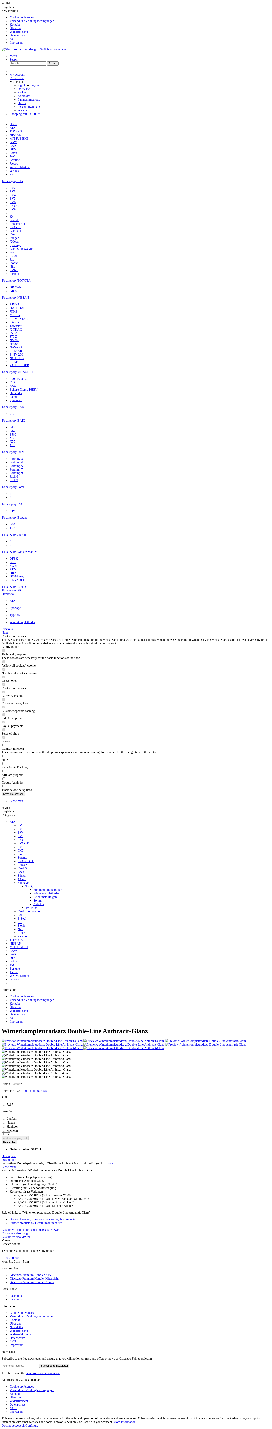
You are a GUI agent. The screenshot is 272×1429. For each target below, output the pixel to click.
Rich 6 (14, 476)
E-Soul (14, 256)
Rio (12, 259)
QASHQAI (17, 308)
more (109, 1163)
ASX (13, 386)
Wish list (23, 110)
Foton (13, 961)
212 (12, 413)
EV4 (13, 195)
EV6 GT (15, 205)
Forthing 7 (16, 469)
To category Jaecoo (14, 534)
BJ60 (13, 434)
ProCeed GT (18, 223)
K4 (12, 216)
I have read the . (33, 1373)
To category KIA (12, 181)
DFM (13, 957)
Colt (12, 382)
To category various (14, 586)
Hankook (12, 1126)
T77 (12, 528)
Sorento (14, 220)
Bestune (15, 968)
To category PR (11, 590)
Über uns (15, 28)
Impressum (16, 42)
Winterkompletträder (46, 893)
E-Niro (14, 270)
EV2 (13, 188)
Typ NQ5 (31, 907)
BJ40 (13, 431)
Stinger (14, 238)
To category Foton (13, 487)
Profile (22, 92)
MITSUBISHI (19, 947)
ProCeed (15, 227)
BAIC (13, 954)
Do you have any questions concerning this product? (42, 1219)
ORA (13, 573)
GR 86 (14, 291)
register (35, 85)
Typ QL (30, 886)
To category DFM (13, 452)
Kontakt (15, 24)
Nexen (11, 1122)
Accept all (18, 1425)
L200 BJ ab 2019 (20, 378)
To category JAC (12, 504)
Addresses (24, 96)
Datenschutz (17, 35)
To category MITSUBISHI (19, 372)
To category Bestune (14, 517)
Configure (31, 1425)
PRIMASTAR (19, 318)
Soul (12, 252)
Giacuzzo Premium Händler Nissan (32, 1282)
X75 (12, 445)
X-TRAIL (16, 329)
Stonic (14, 263)
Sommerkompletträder (47, 889)
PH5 (12, 213)
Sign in (22, 85)
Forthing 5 (16, 466)
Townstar (15, 326)
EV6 (13, 202)
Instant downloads (29, 106)
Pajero (14, 396)
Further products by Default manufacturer (36, 1223)
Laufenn (12, 1118)
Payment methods (29, 99)
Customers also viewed (45, 1229)
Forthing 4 (16, 462)
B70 (12, 524)
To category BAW (13, 407)
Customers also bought (16, 1229)
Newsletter (16, 1327)
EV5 (13, 198)
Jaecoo (14, 972)
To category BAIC (13, 420)
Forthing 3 (16, 458)
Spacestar (16, 400)
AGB (13, 39)
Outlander (16, 393)
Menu (13, 56)
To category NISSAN (15, 297)
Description (9, 1156)
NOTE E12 (17, 358)
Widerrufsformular (21, 1334)
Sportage (15, 245)
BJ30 (13, 427)
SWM (13, 565)
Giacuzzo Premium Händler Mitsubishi (34, 1278)
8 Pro (13, 510)
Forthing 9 (16, 473)
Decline (7, 1425)
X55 (12, 441)
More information (124, 1422)
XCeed (14, 241)
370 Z (13, 336)
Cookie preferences (22, 17)
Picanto (14, 273)
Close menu (17, 78)
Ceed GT (15, 230)
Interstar (15, 322)
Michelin (12, 1130)
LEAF (14, 361)
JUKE (14, 311)
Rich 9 (14, 480)
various (14, 979)
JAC (12, 965)
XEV (13, 569)
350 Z (13, 333)
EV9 (13, 209)
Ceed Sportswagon (21, 248)
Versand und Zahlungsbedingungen (32, 21)
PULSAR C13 (19, 351)
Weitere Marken (20, 975)
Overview (24, 88)
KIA (12, 821)
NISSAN (15, 943)
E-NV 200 (16, 354)
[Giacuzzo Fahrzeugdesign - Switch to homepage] (34, 49)
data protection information (43, 1373)
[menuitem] (140, 17)
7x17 (10, 1104)
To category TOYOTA (16, 280)
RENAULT (17, 580)
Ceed (13, 234)
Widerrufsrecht (19, 31)
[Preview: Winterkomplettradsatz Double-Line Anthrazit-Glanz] (42, 1041)
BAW (13, 950)
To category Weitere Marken (19, 551)
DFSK (14, 558)
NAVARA (16, 347)
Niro (12, 266)
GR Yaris (15, 287)
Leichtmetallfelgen (45, 897)
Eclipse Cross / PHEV (24, 389)
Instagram (16, 1299)
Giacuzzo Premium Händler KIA (30, 1275)
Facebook (16, 1295)
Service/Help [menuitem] (28, 26)
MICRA (15, 315)
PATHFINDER (19, 365)
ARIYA (15, 304)
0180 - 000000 (11, 1258)
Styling (37, 900)
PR (12, 983)
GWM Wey (17, 576)
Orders (22, 103)
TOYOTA (16, 940)
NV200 (14, 340)
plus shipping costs (35, 1090)
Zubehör (38, 904)
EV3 (13, 191)
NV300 (14, 343)
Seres (13, 562)
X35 (12, 438)
